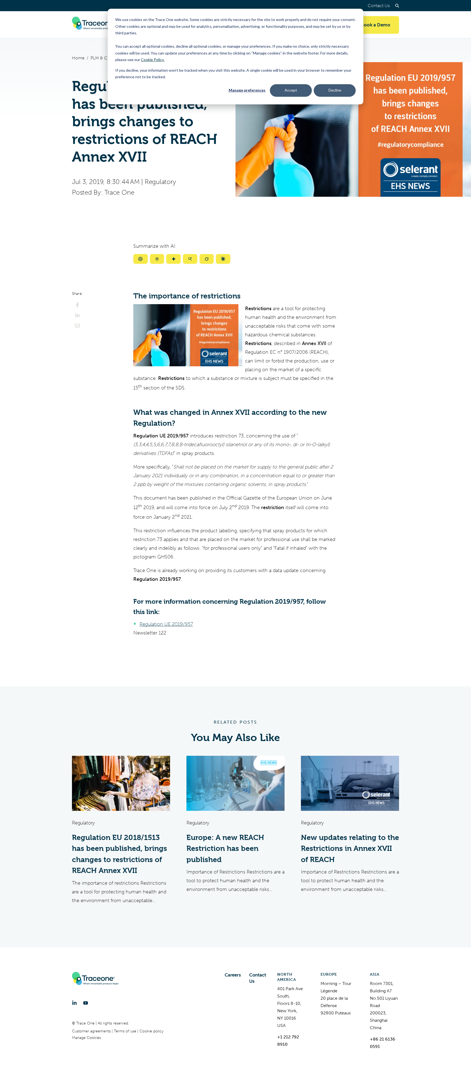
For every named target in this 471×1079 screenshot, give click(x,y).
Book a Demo (375, 25)
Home (78, 58)
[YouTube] (85, 1003)
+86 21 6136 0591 (382, 1042)
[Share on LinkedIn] (77, 315)
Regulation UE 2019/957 (166, 624)
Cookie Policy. (152, 59)
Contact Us (379, 5)
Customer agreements (92, 1031)
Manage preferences (247, 90)
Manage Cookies (86, 1037)
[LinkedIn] (74, 1003)
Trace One (119, 192)
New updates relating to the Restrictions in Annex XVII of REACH (350, 848)
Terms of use (125, 1031)
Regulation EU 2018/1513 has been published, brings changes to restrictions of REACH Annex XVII (119, 854)
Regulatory (160, 182)
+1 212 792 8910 (288, 1040)
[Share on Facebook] (77, 305)
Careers (233, 975)
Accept (291, 90)
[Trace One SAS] (95, 25)
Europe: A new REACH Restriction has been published (225, 848)
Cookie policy (152, 1031)
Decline (334, 90)
